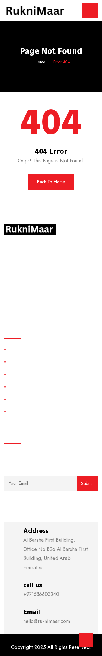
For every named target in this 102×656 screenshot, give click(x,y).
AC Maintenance (24, 411)
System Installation (25, 399)
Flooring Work (21, 374)
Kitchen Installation (25, 349)
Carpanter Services (26, 386)
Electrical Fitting (23, 362)
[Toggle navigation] (90, 10)
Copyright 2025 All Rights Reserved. (51, 647)
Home (40, 62)
